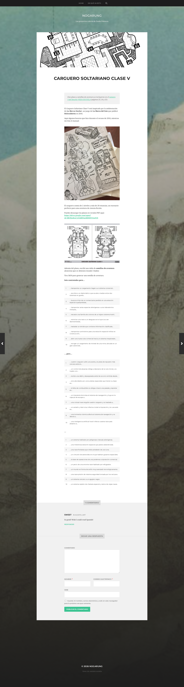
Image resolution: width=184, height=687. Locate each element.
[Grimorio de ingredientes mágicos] (2, 343)
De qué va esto (94, 3)
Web (66, 590)
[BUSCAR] (106, 3)
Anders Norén (96, 671)
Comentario (69, 548)
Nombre (68, 579)
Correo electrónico (103, 579)
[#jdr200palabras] (181, 343)
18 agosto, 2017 (79, 515)
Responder (69, 524)
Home (81, 3)
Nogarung (92, 15)
